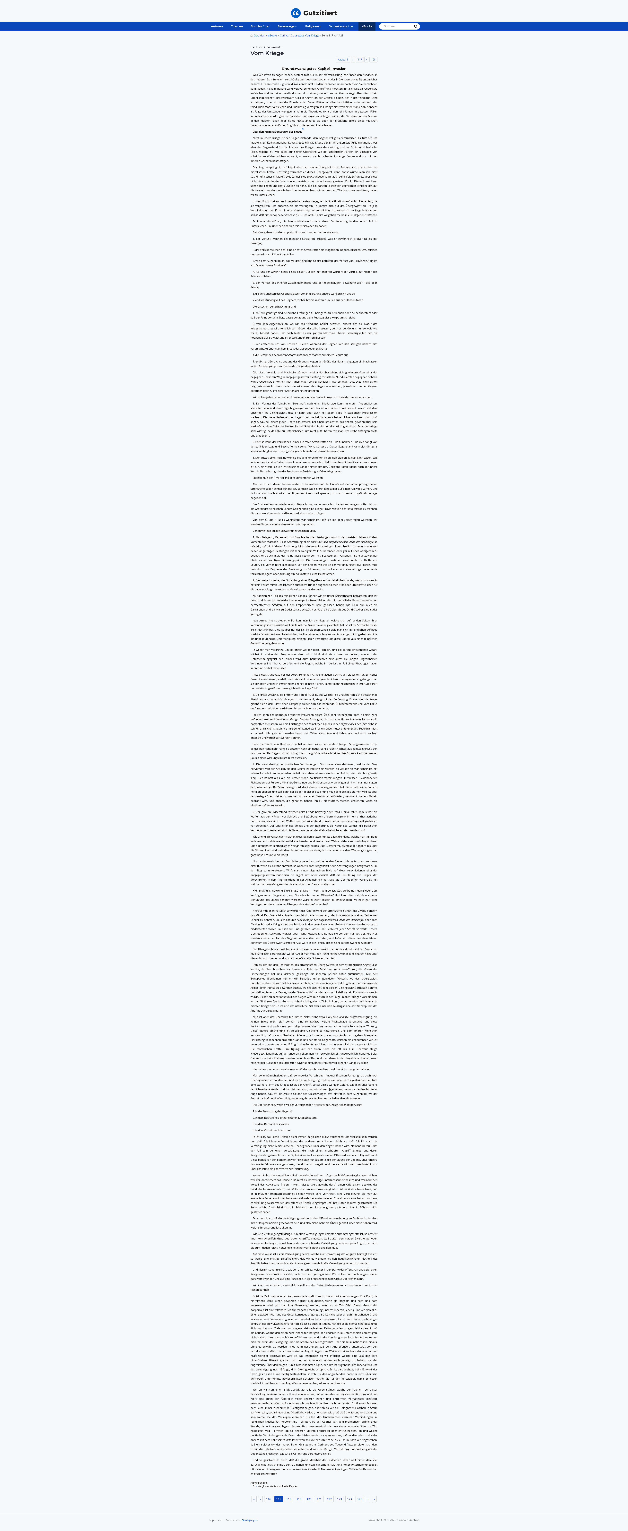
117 (278, 1499)
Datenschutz (233, 1520)
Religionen (313, 26)
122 (329, 1499)
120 (309, 1499)
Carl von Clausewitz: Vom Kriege (299, 35)
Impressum (215, 1520)
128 (373, 59)
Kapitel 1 (343, 59)
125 (359, 1499)
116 (268, 1499)
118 (288, 1499)
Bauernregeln (287, 26)
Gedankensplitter (341, 26)
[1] (303, 129)
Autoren (217, 26)
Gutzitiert (259, 35)
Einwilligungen (249, 1520)
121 (319, 1499)
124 (349, 1499)
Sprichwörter (260, 26)
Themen (237, 26)
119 (299, 1499)
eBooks (367, 26)
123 (339, 1499)
